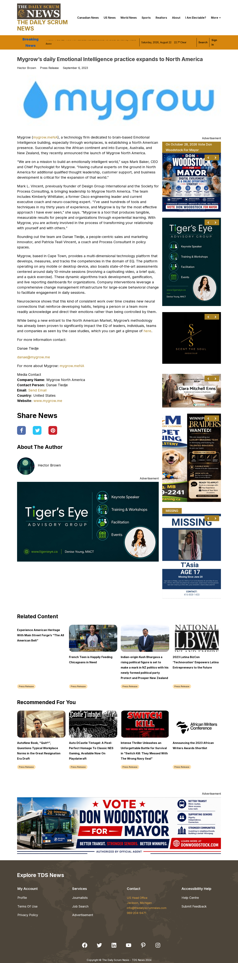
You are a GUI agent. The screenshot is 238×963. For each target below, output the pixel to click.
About (176, 17)
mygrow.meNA (45, 137)
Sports (146, 17)
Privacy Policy (27, 915)
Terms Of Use (27, 906)
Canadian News (88, 17)
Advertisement (82, 915)
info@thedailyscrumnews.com (146, 908)
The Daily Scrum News (42, 25)
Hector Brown (49, 465)
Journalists (80, 897)
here (147, 331)
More (214, 17)
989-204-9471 (136, 913)
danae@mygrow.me (33, 357)
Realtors (161, 17)
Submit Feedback (194, 906)
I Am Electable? (195, 17)
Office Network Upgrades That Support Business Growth (78, 42)
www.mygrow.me (47, 401)
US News (110, 17)
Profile (22, 897)
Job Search (80, 906)
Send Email (37, 390)
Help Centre (190, 897)
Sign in (214, 42)
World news (128, 17)
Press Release (49, 68)
